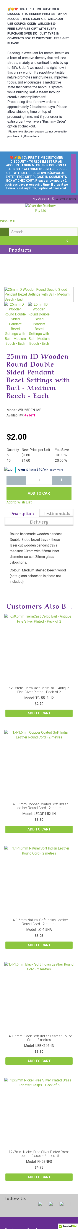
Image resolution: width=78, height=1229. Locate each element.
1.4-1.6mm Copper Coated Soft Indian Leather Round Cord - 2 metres (39, 806)
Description (21, 513)
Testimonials (56, 513)
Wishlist (7, 221)
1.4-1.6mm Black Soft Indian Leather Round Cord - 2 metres (39, 1038)
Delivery (39, 521)
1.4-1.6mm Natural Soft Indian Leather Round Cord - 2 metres (39, 922)
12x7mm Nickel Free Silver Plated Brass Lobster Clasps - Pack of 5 (39, 1154)
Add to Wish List (19, 502)
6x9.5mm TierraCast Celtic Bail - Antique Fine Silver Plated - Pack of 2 (39, 690)
